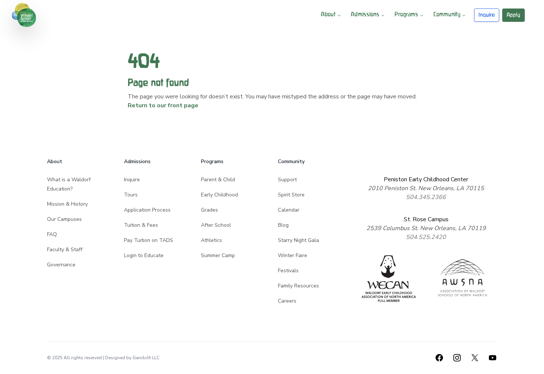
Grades (209, 209)
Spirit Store (291, 194)
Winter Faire (292, 255)
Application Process (147, 209)
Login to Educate (144, 255)
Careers (287, 300)
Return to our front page (163, 105)
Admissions (365, 14)
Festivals (288, 270)
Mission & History (67, 204)
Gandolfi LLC (145, 358)
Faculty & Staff (65, 249)
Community (446, 14)
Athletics (211, 240)
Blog (283, 225)
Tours (131, 194)
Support (287, 179)
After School (216, 225)
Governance (61, 264)
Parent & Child (218, 179)
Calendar (288, 209)
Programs (406, 14)
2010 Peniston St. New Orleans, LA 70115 (426, 188)
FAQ (52, 234)
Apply (513, 15)
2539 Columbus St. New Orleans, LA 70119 (426, 228)
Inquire (486, 15)
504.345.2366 (426, 197)
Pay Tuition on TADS (148, 240)
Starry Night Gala (298, 240)
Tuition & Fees (141, 225)
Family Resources (298, 285)
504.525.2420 (426, 237)
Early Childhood (219, 194)
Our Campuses (64, 219)
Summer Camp (218, 255)
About (328, 14)
